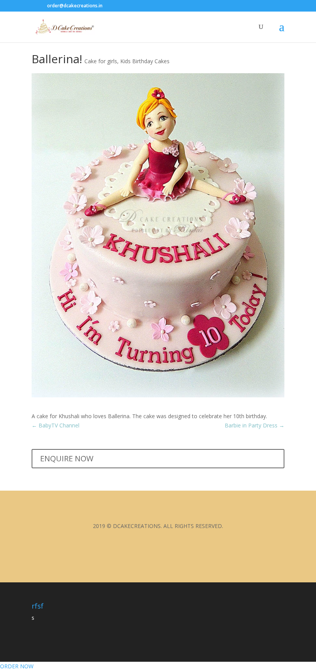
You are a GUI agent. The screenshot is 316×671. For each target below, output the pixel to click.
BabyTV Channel (55, 425)
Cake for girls (100, 61)
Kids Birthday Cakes (145, 61)
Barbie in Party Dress (254, 425)
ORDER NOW (17, 666)
